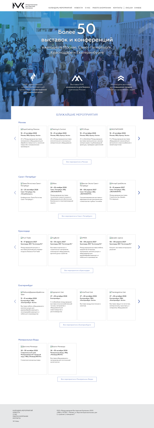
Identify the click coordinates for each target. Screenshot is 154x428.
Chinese (137, 8)
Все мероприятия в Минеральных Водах (77, 379)
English (129, 8)
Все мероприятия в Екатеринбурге (77, 325)
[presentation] (15, 138)
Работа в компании (102, 8)
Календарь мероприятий (60, 8)
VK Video (16, 421)
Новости (78, 8)
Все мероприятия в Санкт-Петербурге (77, 216)
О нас (87, 8)
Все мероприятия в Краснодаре (77, 270)
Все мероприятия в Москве (77, 162)
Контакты (117, 8)
